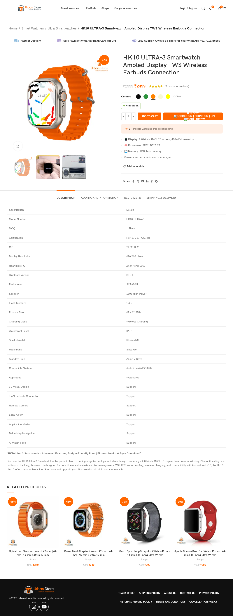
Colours (126, 96)
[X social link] (138, 181)
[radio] (138, 96)
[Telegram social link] (156, 181)
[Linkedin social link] (147, 181)
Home (13, 28)
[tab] (66, 196)
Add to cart (149, 116)
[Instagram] (33, 606)
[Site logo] (29, 8)
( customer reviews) (177, 86)
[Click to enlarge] (17, 146)
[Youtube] (44, 606)
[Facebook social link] (133, 181)
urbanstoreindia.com (30, 598)
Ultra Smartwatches (62, 28)
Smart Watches (32, 28)
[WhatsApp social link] (152, 181)
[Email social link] (142, 181)
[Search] (203, 8)
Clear (178, 96)
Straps (32, 559)
